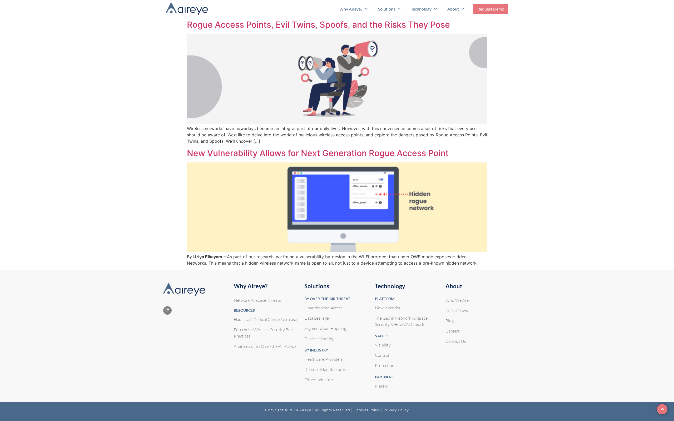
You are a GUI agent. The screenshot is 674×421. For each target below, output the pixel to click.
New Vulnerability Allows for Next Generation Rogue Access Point (318, 153)
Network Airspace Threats (257, 300)
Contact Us (455, 341)
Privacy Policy (396, 410)
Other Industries (319, 379)
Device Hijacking (319, 338)
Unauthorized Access (323, 307)
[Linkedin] (167, 310)
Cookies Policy (367, 410)
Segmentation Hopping (325, 328)
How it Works (387, 307)
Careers (452, 331)
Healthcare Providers (323, 359)
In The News (456, 310)
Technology (421, 8)
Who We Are (457, 300)
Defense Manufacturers (325, 369)
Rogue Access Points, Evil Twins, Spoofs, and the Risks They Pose (318, 24)
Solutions (386, 8)
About (453, 8)
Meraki (381, 386)
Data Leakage (316, 318)
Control (382, 355)
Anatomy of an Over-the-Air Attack (265, 346)
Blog (449, 320)
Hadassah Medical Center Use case (265, 319)
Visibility (383, 345)
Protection (384, 365)
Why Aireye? (350, 8)
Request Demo (490, 8)
